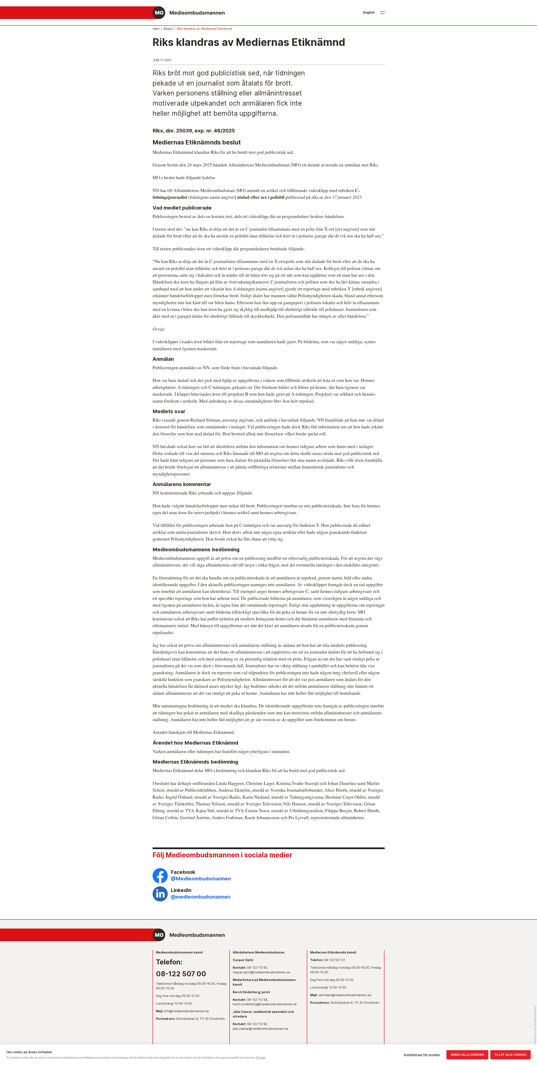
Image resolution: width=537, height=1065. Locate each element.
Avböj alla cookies (467, 1054)
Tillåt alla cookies (510, 1054)
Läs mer (260, 1057)
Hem (156, 29)
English (369, 12)
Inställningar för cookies (422, 1054)
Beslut (168, 29)
